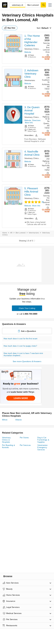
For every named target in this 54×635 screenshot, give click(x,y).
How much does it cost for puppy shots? (20, 346)
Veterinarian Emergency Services (42, 447)
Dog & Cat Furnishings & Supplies (43, 440)
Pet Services (25, 445)
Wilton (4, 420)
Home (4, 233)
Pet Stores (24, 438)
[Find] (43, 4)
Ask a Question (28, 331)
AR (11, 233)
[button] (50, 5)
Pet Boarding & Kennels (8, 446)
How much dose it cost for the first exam (20, 339)
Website (27, 52)
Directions (36, 120)
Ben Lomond (21, 233)
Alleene (18, 420)
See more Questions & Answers (27, 361)
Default (45, 28)
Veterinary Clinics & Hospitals (36, 49)
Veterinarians (29, 80)
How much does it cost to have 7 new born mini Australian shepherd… (23, 354)
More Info (29, 123)
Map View (11, 28)
